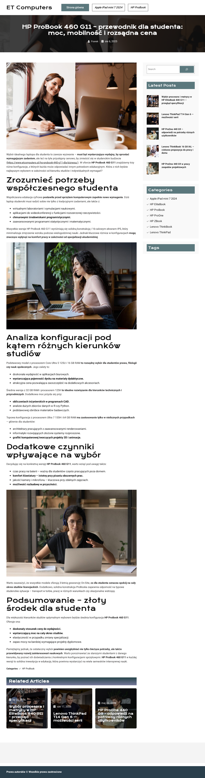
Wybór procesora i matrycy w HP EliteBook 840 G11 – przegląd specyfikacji (26, 713)
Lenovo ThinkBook (161, 227)
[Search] (187, 69)
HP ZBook (156, 221)
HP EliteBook (158, 204)
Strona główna (75, 7)
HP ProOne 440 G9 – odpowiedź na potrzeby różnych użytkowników (115, 715)
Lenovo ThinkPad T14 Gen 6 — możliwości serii (69, 717)
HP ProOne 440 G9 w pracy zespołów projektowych (176, 165)
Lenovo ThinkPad (160, 232)
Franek (94, 41)
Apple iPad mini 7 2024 (163, 199)
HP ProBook (28, 668)
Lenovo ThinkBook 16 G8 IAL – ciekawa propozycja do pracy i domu (178, 150)
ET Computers (29, 7)
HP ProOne (156, 216)
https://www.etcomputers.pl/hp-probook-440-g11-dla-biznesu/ (42, 163)
